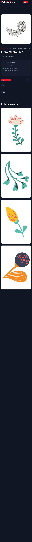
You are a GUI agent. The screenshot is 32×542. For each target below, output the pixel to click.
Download (7, 80)
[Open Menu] (30, 2)
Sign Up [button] (25, 2)
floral (3, 92)
